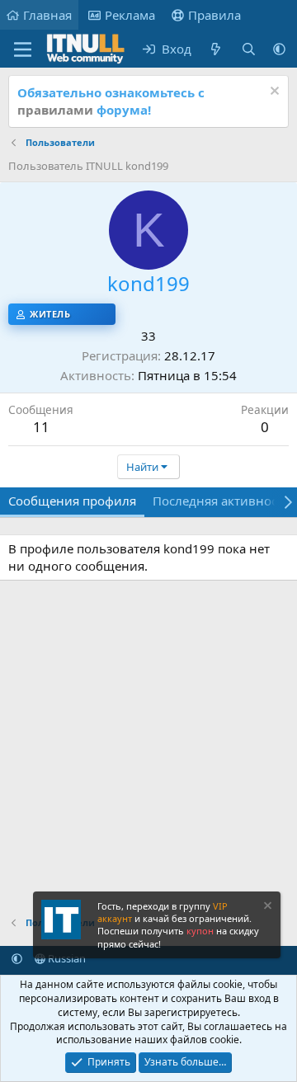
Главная (47, 15)
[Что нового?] (216, 49)
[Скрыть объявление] (273, 92)
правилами (55, 109)
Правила (214, 15)
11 (41, 426)
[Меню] (22, 49)
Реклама (130, 15)
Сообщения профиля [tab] (72, 500)
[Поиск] (249, 49)
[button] (279, 49)
